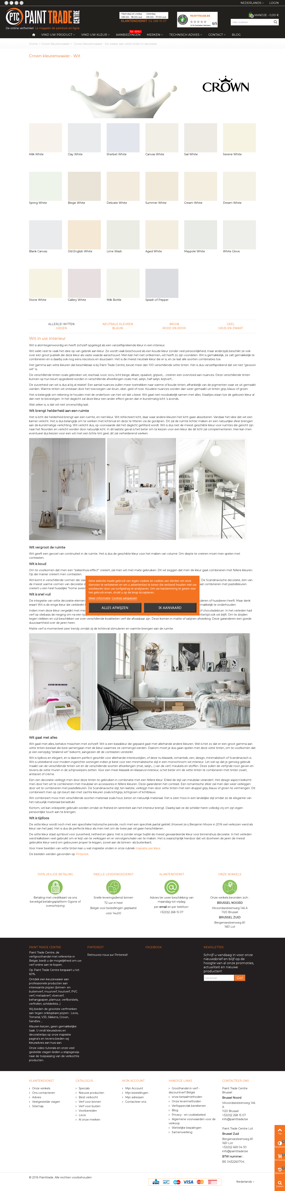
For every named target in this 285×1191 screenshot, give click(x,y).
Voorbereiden (87, 1110)
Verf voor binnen (89, 1101)
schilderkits (50, 1003)
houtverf (64, 991)
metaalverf (43, 995)
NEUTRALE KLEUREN (118, 324)
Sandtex (34, 1021)
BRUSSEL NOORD (230, 903)
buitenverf (36, 991)
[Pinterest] (16, 3)
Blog (236, 34)
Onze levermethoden (186, 1101)
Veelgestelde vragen (45, 1101)
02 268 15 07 (158, 21)
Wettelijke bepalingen (186, 1127)
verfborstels (70, 999)
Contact (215, 34)
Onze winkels (40, 1088)
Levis (74, 1013)
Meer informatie (99, 598)
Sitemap (37, 1106)
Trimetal (34, 1017)
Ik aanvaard (170, 607)
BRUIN (174, 324)
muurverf (50, 991)
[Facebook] (6, 3)
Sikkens (53, 1017)
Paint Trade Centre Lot (237, 1128)
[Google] (21, 3)
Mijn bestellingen (136, 1093)
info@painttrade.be (235, 1119)
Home (33, 44)
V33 (44, 1017)
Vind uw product (56, 34)
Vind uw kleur (94, 34)
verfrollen (35, 1003)
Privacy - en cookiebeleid (188, 1114)
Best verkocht (88, 1097)
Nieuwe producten (91, 1093)
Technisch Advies (184, 34)
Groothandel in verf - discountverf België (184, 1090)
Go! (240, 978)
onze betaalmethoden (186, 1097)
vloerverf (58, 995)
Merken (153, 34)
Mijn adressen (134, 1097)
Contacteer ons (135, 1101)
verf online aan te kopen (45, 964)
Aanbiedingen (128, 33)
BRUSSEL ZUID (230, 917)
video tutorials (46, 1048)
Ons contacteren (43, 1093)
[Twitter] (11, 3)
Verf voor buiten (89, 1106)
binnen (60, 987)
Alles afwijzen (115, 607)
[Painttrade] (42, 18)
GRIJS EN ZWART (230, 328)
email (163, 907)
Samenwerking (181, 1132)
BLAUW (117, 328)
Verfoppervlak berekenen (188, 1106)
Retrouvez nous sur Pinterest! (107, 955)
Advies (36, 1097)
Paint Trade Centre (41, 952)
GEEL (231, 324)
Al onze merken (89, 1119)
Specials (84, 1088)
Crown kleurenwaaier (55, 44)
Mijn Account (133, 1088)
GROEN (61, 328)
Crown (64, 1017)
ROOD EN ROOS (174, 328)
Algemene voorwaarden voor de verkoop (192, 1121)
